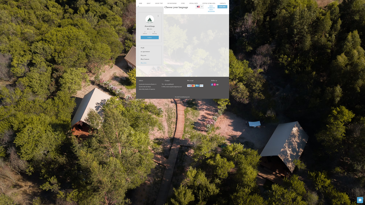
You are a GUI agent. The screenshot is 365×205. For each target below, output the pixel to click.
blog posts (143, 55)
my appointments (145, 51)
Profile (142, 48)
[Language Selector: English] (199, 7)
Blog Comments (145, 59)
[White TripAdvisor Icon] (217, 84)
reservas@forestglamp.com (174, 86)
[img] (189, 86)
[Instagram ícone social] (214, 84)
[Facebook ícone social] (212, 84)
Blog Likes (143, 63)
